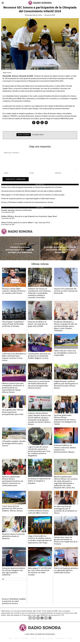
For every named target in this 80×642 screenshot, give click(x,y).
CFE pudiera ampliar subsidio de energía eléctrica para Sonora (14, 443)
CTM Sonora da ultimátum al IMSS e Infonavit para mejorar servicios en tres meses (14, 357)
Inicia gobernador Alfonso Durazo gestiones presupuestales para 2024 (12, 412)
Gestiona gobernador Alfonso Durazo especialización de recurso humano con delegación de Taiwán (65, 419)
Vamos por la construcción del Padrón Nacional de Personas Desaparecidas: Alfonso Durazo (39, 384)
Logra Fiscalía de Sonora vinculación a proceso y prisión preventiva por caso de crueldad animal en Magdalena (39, 451)
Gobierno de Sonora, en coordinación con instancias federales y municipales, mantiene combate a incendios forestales (39, 293)
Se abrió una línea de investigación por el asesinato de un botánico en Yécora (65, 509)
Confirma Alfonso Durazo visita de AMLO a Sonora (38, 512)
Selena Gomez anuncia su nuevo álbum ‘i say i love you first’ (25, 222)
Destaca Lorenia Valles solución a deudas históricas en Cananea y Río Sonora (14, 291)
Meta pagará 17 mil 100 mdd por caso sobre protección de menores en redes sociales (32, 195)
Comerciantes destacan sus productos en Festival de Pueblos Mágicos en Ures (39, 356)
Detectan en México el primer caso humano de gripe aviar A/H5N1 (38, 324)
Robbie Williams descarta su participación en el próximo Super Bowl (29, 216)
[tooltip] (33, 122)
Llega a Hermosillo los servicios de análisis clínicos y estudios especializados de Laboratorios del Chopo (40, 539)
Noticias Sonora (37, 15)
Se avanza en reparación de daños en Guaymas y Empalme (39, 481)
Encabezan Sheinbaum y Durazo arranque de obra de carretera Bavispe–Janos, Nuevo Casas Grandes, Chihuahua (65, 326)
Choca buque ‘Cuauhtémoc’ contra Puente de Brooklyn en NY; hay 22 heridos (13, 324)
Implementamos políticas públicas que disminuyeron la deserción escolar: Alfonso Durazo (66, 384)
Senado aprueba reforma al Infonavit (16, 210)
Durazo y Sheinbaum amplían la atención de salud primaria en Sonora (27, 202)
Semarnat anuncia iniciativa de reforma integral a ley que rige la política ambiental (31, 191)
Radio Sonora (7, 72)
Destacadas (28, 15)
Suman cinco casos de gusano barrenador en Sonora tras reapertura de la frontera (31, 187)
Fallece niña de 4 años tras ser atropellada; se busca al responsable (65, 353)
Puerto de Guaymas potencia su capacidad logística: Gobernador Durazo (28, 198)
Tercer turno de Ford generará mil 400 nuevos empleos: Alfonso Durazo (12, 508)
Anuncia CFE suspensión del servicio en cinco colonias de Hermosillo (65, 291)
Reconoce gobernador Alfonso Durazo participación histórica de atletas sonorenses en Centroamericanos (12, 481)
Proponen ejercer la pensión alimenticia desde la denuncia (13, 536)
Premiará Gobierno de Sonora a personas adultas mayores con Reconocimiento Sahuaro (65, 448)
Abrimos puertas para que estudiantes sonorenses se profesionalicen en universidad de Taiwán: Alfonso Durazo (13, 387)
